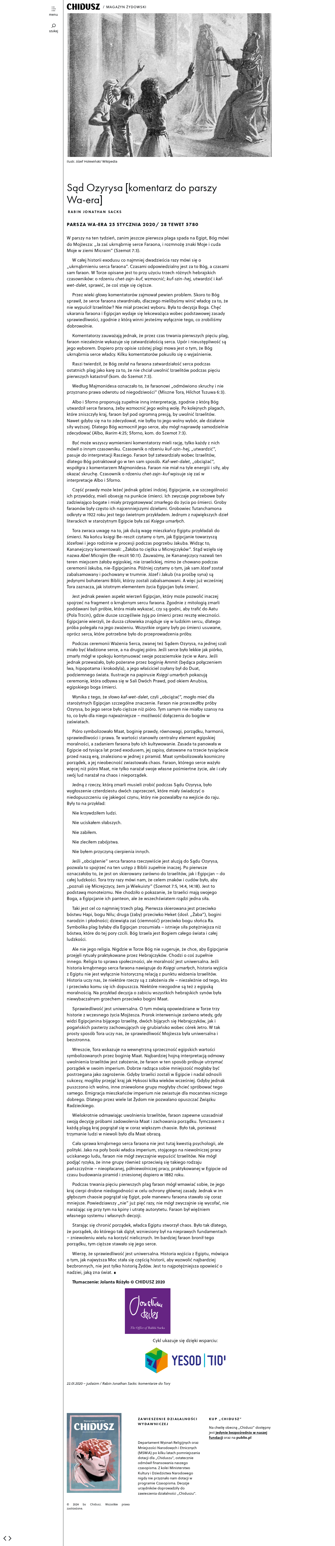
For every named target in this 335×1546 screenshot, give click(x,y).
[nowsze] (4, 1538)
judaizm (92, 1383)
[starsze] (10, 1538)
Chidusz (84, 6)
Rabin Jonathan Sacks (95, 211)
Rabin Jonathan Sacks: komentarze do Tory (136, 1383)
